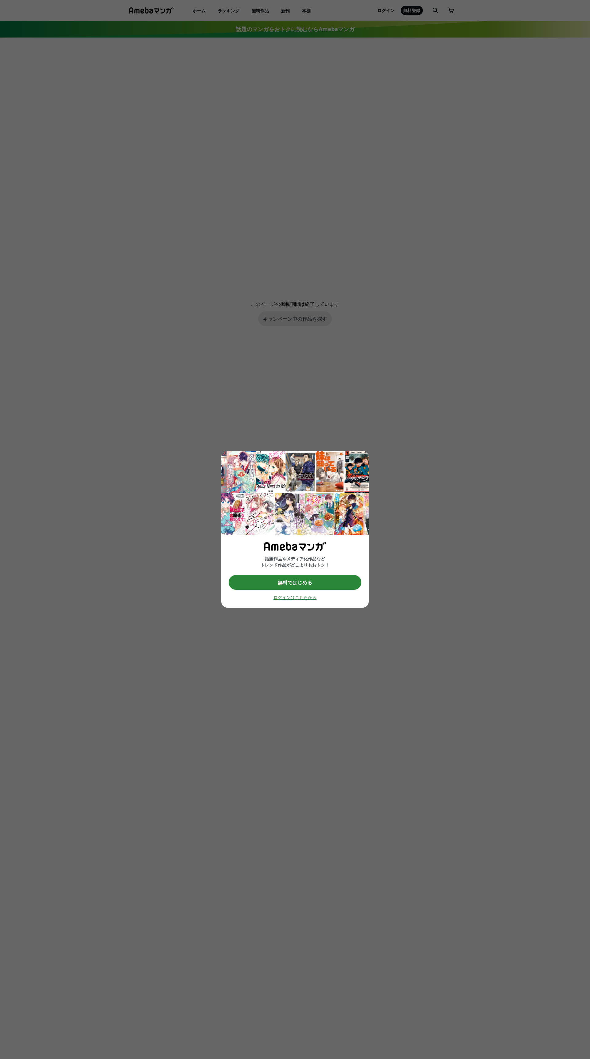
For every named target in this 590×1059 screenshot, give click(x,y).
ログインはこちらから (295, 598)
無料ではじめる (295, 582)
